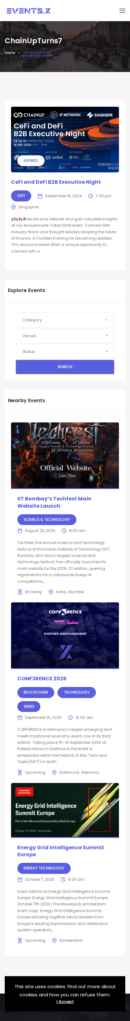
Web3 (29, 706)
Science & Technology (47, 519)
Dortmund (69, 772)
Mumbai (76, 591)
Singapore (29, 207)
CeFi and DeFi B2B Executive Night (56, 182)
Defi (21, 195)
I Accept (65, 1001)
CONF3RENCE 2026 (42, 678)
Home (10, 52)
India (61, 591)
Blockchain (36, 692)
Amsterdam (71, 940)
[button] (65, 320)
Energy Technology (44, 868)
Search (65, 366)
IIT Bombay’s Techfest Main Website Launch (54, 502)
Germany (90, 772)
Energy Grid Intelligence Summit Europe (60, 851)
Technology (77, 692)
